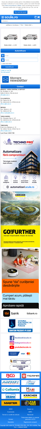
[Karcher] (30, 396)
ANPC (30, 412)
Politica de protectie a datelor (13, 5)
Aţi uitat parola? (5, 72)
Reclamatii (30, 415)
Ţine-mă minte (7, 63)
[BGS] (11, 376)
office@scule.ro (5, 95)
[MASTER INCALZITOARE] (11, 403)
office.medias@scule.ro (7, 113)
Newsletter (11, 422)
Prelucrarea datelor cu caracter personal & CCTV (30, 418)
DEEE (11, 409)
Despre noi (30, 409)
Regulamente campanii (30, 422)
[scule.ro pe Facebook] (20, 338)
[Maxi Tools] (30, 389)
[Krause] (11, 396)
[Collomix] (11, 389)
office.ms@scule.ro (6, 122)
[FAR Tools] (30, 403)
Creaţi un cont (5, 70)
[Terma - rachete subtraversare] (30, 376)
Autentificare (9, 67)
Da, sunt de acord (20, 12)
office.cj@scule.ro (6, 104)
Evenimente (10, 412)
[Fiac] (30, 383)
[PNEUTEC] (11, 383)
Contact (11, 419)
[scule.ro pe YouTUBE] (20, 347)
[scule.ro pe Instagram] (20, 343)
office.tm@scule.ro (6, 131)
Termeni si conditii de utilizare (10, 415)
